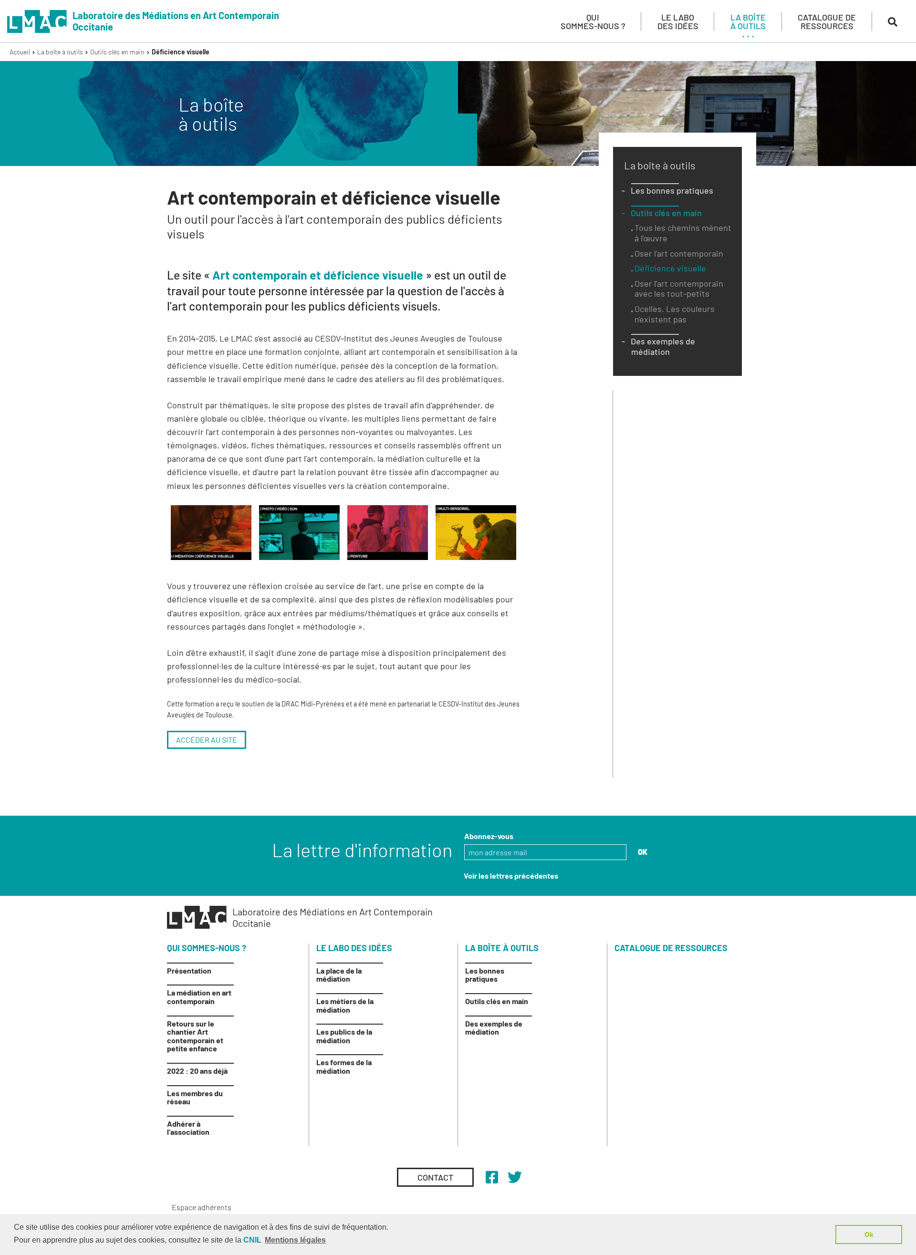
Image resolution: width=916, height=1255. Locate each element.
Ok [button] (869, 1234)
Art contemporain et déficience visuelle (317, 275)
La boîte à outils (60, 52)
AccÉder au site (206, 739)
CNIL (252, 1240)
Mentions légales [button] (295, 1240)
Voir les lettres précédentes (511, 875)
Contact (435, 1177)
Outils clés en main (117, 52)
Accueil (20, 52)
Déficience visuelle (180, 52)
